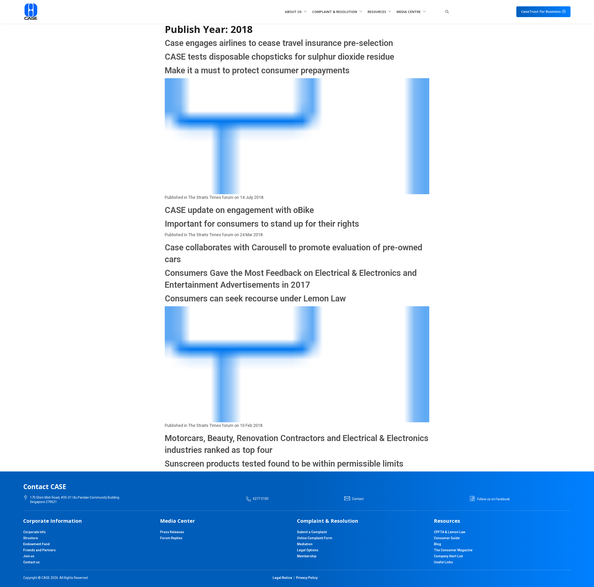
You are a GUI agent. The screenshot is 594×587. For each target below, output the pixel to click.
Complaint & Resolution (334, 12)
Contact (358, 499)
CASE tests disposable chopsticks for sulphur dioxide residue (279, 57)
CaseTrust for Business (541, 11)
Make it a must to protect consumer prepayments (257, 70)
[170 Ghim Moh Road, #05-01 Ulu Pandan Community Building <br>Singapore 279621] (25, 497)
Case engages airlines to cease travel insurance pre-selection (279, 43)
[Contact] (347, 498)
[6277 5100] (248, 499)
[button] (447, 12)
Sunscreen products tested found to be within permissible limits (284, 464)
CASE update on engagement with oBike (239, 210)
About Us (293, 12)
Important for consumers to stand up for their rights (262, 224)
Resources (377, 12)
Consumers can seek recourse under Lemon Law (255, 298)
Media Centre (409, 12)
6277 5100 (260, 498)
